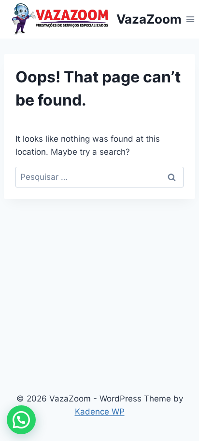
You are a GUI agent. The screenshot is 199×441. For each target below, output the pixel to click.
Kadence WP (100, 411)
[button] (21, 419)
